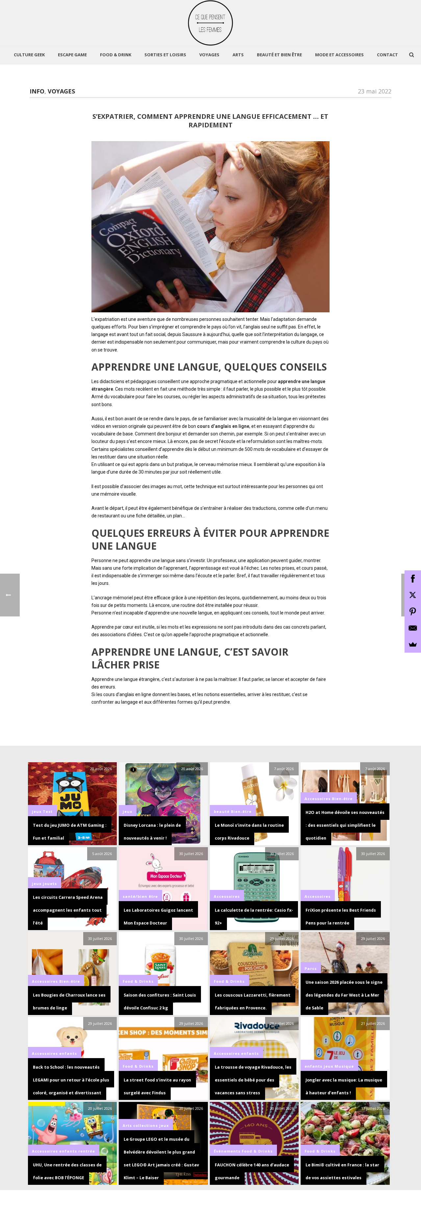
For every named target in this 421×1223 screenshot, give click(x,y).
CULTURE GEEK (29, 55)
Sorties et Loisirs (165, 55)
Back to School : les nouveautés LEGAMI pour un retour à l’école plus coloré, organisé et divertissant (71, 1080)
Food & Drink (115, 55)
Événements (227, 1151)
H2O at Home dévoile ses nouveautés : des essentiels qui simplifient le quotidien (345, 825)
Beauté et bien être (279, 55)
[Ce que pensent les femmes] (211, 23)
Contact (387, 55)
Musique (344, 1066)
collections (145, 1125)
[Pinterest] (413, 611)
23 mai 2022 (374, 91)
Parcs (311, 968)
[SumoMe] (413, 644)
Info (37, 91)
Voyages (209, 55)
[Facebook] (413, 578)
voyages (61, 91)
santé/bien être (140, 896)
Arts (238, 55)
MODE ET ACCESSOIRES (339, 55)
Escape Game (72, 55)
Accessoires (318, 798)
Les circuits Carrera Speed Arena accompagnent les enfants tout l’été (68, 910)
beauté (222, 811)
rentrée (86, 1151)
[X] (413, 595)
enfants (68, 1053)
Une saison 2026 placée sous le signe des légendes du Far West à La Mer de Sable (344, 995)
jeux (36, 811)
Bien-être (241, 811)
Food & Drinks (138, 981)
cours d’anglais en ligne (223, 426)
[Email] (413, 628)
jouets (50, 883)
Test (48, 811)
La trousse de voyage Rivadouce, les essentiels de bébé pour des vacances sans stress (253, 1080)
